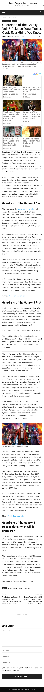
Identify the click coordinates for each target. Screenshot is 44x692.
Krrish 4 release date (16, 516)
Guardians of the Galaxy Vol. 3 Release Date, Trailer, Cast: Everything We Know (22, 29)
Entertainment (12, 18)
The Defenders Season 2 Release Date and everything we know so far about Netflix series (11, 600)
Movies (14, 21)
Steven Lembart (7, 36)
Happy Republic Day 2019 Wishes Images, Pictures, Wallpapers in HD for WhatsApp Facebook (33, 600)
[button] (3, 12)
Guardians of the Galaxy (15, 588)
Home (4, 18)
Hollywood (27, 588)
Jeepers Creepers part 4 (18, 296)
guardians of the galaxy (26, 209)
